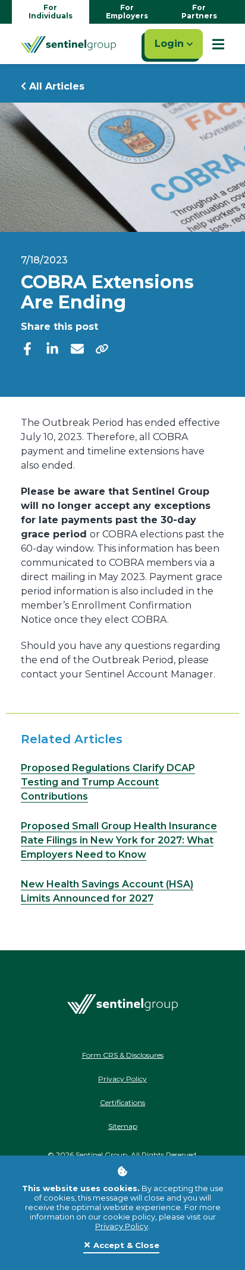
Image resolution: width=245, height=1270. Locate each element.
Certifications (122, 1102)
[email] (77, 348)
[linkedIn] (52, 348)
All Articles (55, 86)
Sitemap (122, 1126)
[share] (102, 348)
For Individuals (51, 11)
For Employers (127, 11)
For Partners (199, 11)
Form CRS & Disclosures (123, 1055)
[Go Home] (68, 44)
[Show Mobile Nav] (218, 44)
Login (171, 43)
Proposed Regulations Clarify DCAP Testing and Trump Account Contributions (108, 782)
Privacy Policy (121, 1226)
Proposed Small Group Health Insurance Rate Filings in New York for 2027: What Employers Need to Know (119, 840)
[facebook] (27, 348)
